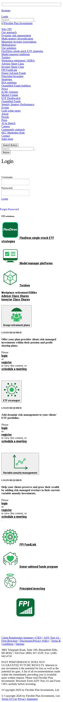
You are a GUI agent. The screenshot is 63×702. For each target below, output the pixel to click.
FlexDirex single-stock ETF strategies (22, 51)
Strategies (6, 79)
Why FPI (6, 29)
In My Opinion (9, 91)
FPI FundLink (9, 69)
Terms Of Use (9, 698)
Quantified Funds (11, 101)
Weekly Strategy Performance (17, 104)
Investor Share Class (12, 66)
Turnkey (6, 57)
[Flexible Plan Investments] (17, 23)
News (4, 88)
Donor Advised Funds (13, 73)
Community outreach (13, 129)
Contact (5, 135)
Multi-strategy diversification (17, 38)
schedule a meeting (14, 369)
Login (4, 16)
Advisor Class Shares (15, 296)
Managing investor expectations (18, 41)
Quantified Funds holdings (16, 85)
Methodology (8, 44)
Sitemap (19, 643)
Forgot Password (9, 209)
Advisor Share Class (12, 63)
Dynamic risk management (16, 35)
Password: (7, 188)
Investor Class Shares (15, 299)
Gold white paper (11, 110)
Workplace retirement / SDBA (18, 60)
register (6, 362)
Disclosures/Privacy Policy (34, 640)
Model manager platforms (15, 54)
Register (5, 10)
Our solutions (8, 47)
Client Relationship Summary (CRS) (21, 637)
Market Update (9, 95)
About (4, 113)
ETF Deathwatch (10, 98)
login (4, 356)
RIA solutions (9, 82)
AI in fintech (8, 123)
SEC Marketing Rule (13, 132)
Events (5, 107)
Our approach (9, 32)
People (5, 116)
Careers (5, 126)
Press (4, 120)
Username (7, 177)
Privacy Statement (28, 698)
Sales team (7, 138)
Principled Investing (12, 76)
